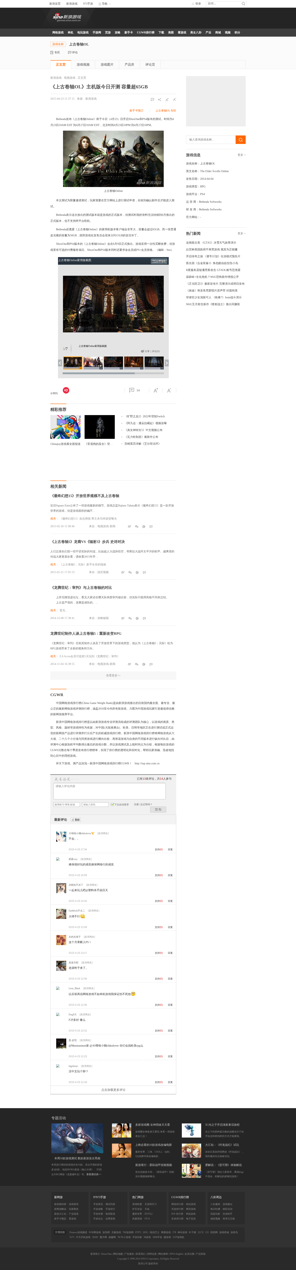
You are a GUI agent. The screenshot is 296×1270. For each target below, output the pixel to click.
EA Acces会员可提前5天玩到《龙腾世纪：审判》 (90, 656)
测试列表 (110, 1204)
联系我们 (140, 1253)
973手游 (88, 3)
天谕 (147, 1209)
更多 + (242, 154)
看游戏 (182, 32)
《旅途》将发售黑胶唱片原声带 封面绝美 (212, 290)
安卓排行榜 (177, 1218)
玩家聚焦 (74, 1209)
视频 (228, 32)
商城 (218, 32)
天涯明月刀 (151, 1204)
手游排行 (110, 1209)
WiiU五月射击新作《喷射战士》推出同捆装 (213, 304)
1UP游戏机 (178, 1237)
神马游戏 (182, 1232)
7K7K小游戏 (124, 1237)
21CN (201, 1232)
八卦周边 (216, 1197)
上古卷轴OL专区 (165, 110)
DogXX (73, 1014)
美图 (171, 32)
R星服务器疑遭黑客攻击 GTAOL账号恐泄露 (213, 270)
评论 (75, 52)
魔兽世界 (137, 1213)
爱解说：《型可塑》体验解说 (223, 1165)
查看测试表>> (93, 1174)
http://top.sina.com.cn (147, 763)
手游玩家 (137, 1237)
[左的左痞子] (61, 944)
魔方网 (103, 1237)
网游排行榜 (177, 1204)
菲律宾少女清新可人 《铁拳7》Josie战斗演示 (214, 297)
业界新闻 (110, 1218)
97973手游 (99, 1197)
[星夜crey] (57, 859)
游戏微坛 (227, 1204)
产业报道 (74, 1213)
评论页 (150, 64)
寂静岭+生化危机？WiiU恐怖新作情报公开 (212, 276)
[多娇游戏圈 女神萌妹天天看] (121, 1130)
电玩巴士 (154, 1232)
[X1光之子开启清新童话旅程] (191, 1130)
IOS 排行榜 (177, 1213)
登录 (198, 3)
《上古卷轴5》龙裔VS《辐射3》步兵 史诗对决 (87, 542)
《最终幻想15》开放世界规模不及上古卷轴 (84, 496)
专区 (57, 52)
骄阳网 (214, 1232)
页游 (108, 32)
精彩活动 (227, 1209)
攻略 (117, 32)
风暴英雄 (137, 1218)
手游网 (97, 32)
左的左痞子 (75, 936)
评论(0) (156, 351)
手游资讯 (98, 1204)
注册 (136, 804)
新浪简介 (95, 1253)
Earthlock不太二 (77, 910)
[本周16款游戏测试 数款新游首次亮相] (77, 1138)
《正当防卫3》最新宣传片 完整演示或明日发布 (215, 283)
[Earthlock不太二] (61, 918)
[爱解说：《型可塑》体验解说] (191, 1171)
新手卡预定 (60, 1218)
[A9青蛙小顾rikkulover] (61, 840)
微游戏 (167, 1237)
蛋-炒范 (73, 1040)
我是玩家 (215, 1213)
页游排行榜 (177, 1209)
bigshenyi (73, 1066)
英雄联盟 (137, 1204)
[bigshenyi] (57, 1066)
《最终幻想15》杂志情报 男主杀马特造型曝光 (88, 518)
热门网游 (138, 1197)
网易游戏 (166, 1232)
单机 (70, 32)
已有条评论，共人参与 (154, 778)
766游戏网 (128, 1232)
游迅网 (106, 1232)
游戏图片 (107, 64)
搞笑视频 (215, 1218)
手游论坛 (98, 1218)
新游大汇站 (60, 1213)
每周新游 (110, 1213)
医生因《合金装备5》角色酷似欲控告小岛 (212, 263)
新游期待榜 (60, 1204)
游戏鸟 (234, 1232)
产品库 (129, 64)
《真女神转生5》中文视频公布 (143, 430)
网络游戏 (58, 32)
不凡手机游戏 (83, 1237)
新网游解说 (60, 1209)
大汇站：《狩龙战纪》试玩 (222, 1144)
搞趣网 (112, 1237)
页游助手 (227, 1213)
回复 (170, 849)
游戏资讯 (74, 1204)
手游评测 (98, 1213)
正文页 (61, 64)
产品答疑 (201, 1253)
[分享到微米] (66, 390)
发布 (158, 809)
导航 (105, 3)
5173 (71, 1237)
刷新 (76, 819)
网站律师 (163, 1253)
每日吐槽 (215, 1209)
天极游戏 (116, 1232)
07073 (138, 1232)
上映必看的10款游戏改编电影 (153, 1144)
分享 (147, 351)
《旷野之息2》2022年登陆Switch (144, 416)
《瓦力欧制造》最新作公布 (141, 436)
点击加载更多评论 (113, 1089)
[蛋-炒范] (61, 1047)
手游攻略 (98, 1209)
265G (145, 1232)
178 (174, 1232)
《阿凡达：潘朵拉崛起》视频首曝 (145, 423)
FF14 (147, 1218)
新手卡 (128, 32)
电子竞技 (191, 1218)
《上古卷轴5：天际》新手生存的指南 (83, 564)
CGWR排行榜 (145, 32)
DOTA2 (148, 1213)
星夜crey (73, 859)
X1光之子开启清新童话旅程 (222, 1124)
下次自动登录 (121, 804)
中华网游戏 (95, 1232)
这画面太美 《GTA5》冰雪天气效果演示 (211, 242)
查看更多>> (113, 675)
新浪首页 (55, 3)
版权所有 (153, 1263)
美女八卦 (196, 32)
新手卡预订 (136, 110)
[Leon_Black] (57, 989)
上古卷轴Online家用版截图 (74, 260)
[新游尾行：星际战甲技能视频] (121, 1171)
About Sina (106, 1253)
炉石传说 (137, 1209)
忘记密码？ (146, 804)
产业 (208, 32)
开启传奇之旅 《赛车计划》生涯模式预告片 (213, 256)
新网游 (58, 1197)
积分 (237, 32)
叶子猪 (192, 1232)
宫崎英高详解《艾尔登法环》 (142, 443)
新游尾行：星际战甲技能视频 (153, 1165)
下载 (161, 32)
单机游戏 (191, 1213)
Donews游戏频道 (78, 1232)
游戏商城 (224, 1232)
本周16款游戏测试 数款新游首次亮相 (77, 1158)
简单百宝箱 (229, 1218)
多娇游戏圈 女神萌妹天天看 (152, 1124)
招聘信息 (152, 1253)
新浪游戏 (72, 3)
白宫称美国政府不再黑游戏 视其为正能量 (212, 249)
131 (207, 1232)
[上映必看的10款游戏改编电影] (121, 1151)
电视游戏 (69, 77)
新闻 (211, 3)
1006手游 (157, 1237)
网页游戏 (191, 1209)
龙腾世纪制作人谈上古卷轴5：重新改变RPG (85, 633)
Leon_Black (74, 988)
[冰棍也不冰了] (61, 892)
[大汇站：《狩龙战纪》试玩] (191, 1151)
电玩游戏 (83, 32)
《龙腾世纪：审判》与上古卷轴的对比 (81, 588)
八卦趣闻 (215, 1204)
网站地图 (118, 1253)
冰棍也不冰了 (76, 885)
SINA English (176, 1253)
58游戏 (147, 1237)
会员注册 (189, 1253)
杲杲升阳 (73, 962)
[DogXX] (57, 1015)
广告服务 (129, 1253)
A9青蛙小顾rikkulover (80, 833)
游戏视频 (83, 64)
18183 (95, 1237)
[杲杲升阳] (61, 970)
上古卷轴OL (207, 163)
